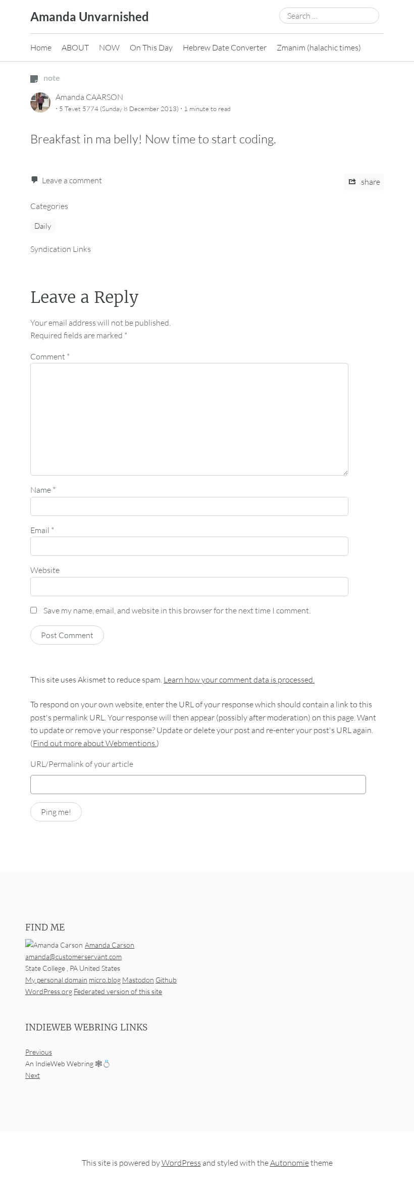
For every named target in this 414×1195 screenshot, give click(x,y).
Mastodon (138, 979)
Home (40, 47)
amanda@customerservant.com (73, 956)
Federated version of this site (118, 991)
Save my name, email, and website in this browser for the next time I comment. (176, 610)
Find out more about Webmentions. (95, 743)
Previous (38, 1052)
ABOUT (75, 47)
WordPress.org (48, 991)
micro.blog (105, 979)
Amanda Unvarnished (89, 16)
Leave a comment (72, 180)
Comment (50, 356)
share (369, 182)
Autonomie (289, 1163)
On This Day (151, 47)
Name (43, 490)
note (51, 77)
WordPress (181, 1163)
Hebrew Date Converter (225, 47)
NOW (109, 47)
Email (42, 530)
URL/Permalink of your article (81, 764)
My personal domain (56, 979)
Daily (42, 226)
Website (45, 570)
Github (166, 979)
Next (32, 1075)
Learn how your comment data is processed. (239, 679)
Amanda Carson (109, 945)
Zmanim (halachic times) (319, 47)
